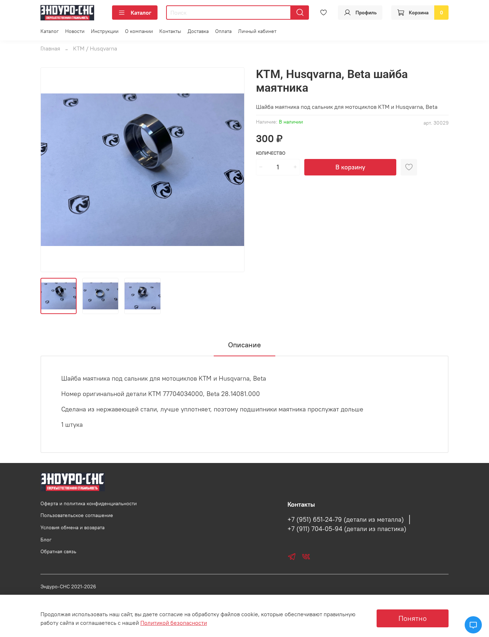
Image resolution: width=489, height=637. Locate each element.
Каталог (141, 12)
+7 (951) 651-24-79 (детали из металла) (345, 519)
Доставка (198, 31)
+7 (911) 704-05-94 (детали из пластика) (346, 529)
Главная (50, 48)
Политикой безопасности (173, 622)
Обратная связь (58, 551)
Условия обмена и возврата (72, 527)
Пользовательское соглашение (76, 515)
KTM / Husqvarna (95, 48)
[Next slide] (233, 169)
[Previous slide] (51, 169)
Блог (46, 539)
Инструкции (104, 31)
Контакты (170, 31)
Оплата (223, 31)
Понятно (412, 618)
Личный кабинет (257, 31)
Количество (270, 153)
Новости (74, 31)
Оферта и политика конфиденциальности (88, 503)
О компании (139, 31)
